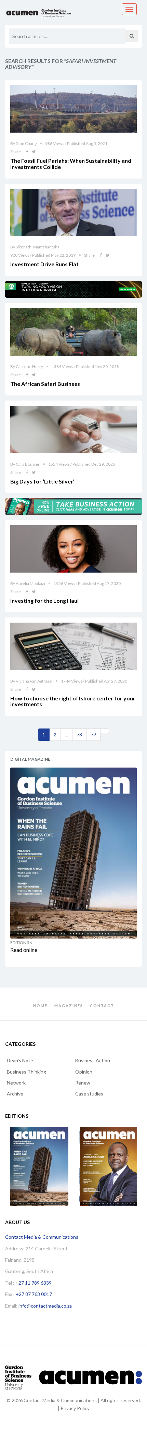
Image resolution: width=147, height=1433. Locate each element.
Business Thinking (26, 1072)
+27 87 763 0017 (34, 1294)
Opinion (83, 1072)
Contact (102, 1005)
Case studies (89, 1094)
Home (40, 1005)
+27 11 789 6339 (33, 1283)
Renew (82, 1083)
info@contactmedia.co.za (45, 1306)
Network (16, 1083)
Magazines (68, 1005)
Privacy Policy (75, 1408)
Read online (23, 949)
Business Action (92, 1060)
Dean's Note (20, 1060)
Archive (15, 1094)
